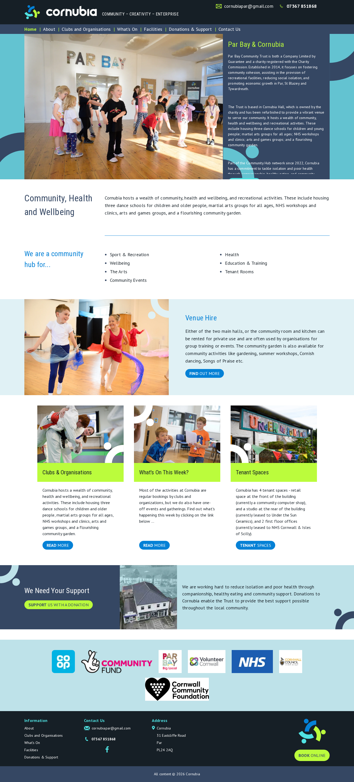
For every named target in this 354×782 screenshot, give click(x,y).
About (49, 29)
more (58, 545)
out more (204, 373)
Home (30, 29)
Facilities (153, 29)
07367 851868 (302, 6)
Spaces (255, 545)
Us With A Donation (59, 604)
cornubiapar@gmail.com (248, 6)
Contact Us (229, 29)
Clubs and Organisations (86, 29)
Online (312, 755)
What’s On (127, 29)
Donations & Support (190, 29)
